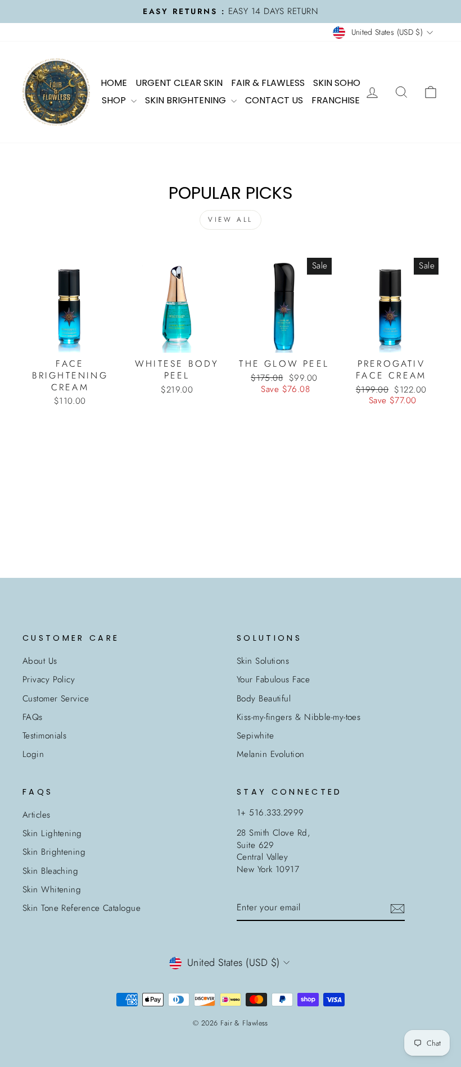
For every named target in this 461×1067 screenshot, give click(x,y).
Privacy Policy (48, 679)
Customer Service (55, 698)
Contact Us (274, 100)
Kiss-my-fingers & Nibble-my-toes (298, 717)
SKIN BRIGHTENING (186, 100)
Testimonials (44, 735)
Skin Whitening (51, 889)
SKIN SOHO (336, 82)
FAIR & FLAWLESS (268, 82)
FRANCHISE (335, 100)
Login (33, 754)
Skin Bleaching (50, 871)
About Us (39, 661)
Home (114, 82)
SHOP (115, 100)
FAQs (32, 717)
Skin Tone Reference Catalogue (81, 908)
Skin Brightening (53, 852)
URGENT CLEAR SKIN (179, 82)
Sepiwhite (255, 735)
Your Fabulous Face (273, 679)
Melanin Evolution (271, 754)
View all (230, 220)
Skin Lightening (52, 833)
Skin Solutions (263, 661)
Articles (36, 815)
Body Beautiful (264, 698)
